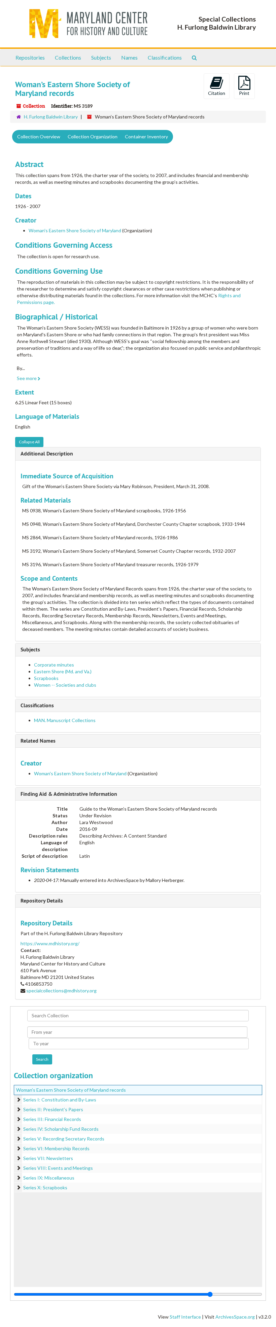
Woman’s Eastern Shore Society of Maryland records (71, 1090)
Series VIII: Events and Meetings (58, 1168)
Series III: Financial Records (52, 1119)
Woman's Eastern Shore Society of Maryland (75, 230)
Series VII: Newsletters (48, 1158)
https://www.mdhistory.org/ (50, 943)
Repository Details (42, 900)
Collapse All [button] (29, 441)
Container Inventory (146, 136)
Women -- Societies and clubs (65, 685)
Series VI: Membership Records (56, 1148)
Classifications (165, 57)
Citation (216, 93)
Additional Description (47, 453)
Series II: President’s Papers (53, 1109)
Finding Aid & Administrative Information (69, 793)
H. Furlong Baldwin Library (51, 117)
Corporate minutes (54, 665)
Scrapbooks (46, 678)
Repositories (30, 57)
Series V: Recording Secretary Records (63, 1139)
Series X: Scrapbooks (45, 1187)
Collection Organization (92, 136)
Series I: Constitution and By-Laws (59, 1099)
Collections (68, 57)
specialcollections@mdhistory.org (61, 990)
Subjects (101, 57)
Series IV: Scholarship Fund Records (61, 1129)
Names (129, 57)
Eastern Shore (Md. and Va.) (63, 671)
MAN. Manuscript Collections (65, 720)
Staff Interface (185, 1317)
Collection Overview (38, 136)
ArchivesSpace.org (235, 1317)
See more (27, 378)
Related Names (38, 740)
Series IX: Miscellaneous (48, 1178)
